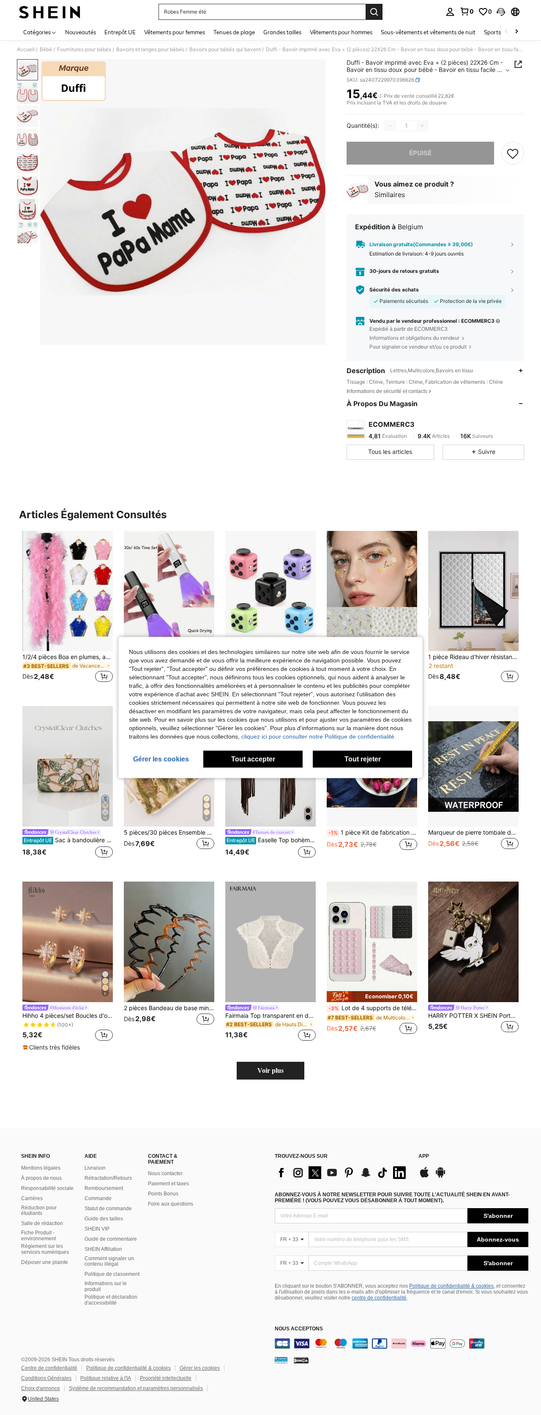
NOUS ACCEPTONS (299, 1329)
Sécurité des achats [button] (394, 290)
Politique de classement (112, 1274)
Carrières (32, 1198)
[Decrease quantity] (390, 126)
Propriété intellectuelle (165, 1378)
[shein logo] (49, 12)
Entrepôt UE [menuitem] (120, 32)
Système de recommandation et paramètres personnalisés (136, 1388)
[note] (52, 1047)
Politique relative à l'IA (105, 1378)
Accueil (26, 49)
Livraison (95, 1168)
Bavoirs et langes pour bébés (150, 49)
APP (423, 1156)
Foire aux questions (170, 1204)
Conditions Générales (46, 1378)
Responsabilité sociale (47, 1188)
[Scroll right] (516, 32)
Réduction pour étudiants (39, 1211)
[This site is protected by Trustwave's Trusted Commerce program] (281, 1360)
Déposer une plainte (44, 1262)
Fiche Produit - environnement (38, 1236)
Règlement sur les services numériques (45, 1249)
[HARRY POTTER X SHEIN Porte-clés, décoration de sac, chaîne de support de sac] (473, 942)
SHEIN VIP (97, 1229)
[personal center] (450, 12)
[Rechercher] (374, 12)
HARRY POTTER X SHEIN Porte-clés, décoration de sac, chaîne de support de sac (473, 1015)
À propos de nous (41, 1178)
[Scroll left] (506, 32)
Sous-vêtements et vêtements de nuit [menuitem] (428, 32)
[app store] (424, 1176)
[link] (466, 11)
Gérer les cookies (200, 1368)
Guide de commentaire (111, 1239)
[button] (501, 12)
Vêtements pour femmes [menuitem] (174, 32)
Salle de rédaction (42, 1223)
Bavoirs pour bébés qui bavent (225, 49)
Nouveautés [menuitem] (80, 32)
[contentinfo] (401, 1343)
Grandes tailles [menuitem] (282, 32)
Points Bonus (163, 1194)
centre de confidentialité (379, 1298)
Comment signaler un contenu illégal (109, 1261)
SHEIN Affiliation (103, 1249)
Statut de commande (108, 1209)
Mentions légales (40, 1168)
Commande (98, 1198)
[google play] (440, 1176)
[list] (342, 1172)
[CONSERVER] (512, 153)
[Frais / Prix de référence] (380, 96)
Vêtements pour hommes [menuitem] (341, 32)
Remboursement (104, 1188)
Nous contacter (165, 1173)
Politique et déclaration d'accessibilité (111, 1300)
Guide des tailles (104, 1219)
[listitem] (67, 612)
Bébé (46, 49)
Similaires (389, 194)
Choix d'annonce (40, 1388)
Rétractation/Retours (108, 1178)
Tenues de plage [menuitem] (234, 32)
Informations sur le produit (106, 1286)
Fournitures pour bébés (84, 49)
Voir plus (270, 1070)
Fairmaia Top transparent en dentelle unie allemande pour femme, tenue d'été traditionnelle (270, 1015)
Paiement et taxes (168, 1184)
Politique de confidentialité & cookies (451, 1286)
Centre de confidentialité (49, 1368)
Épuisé (420, 153)
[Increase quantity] (422, 126)
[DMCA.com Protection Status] (301, 1360)
